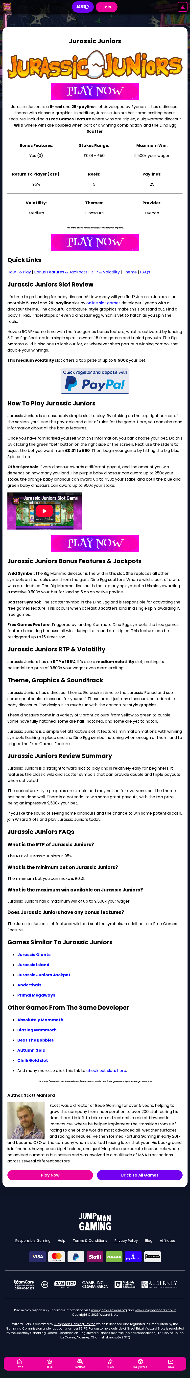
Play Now (50, 1175)
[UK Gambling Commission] (95, 1284)
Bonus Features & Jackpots (60, 272)
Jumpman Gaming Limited (74, 1324)
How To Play (19, 272)
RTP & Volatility (105, 272)
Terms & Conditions (90, 1240)
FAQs (145, 272)
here (121, 1070)
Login (83, 7)
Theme (130, 272)
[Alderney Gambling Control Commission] (159, 1284)
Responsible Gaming (32, 1240)
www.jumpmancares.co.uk (155, 1310)
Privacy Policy (126, 1240)
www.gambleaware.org (109, 1310)
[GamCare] (24, 1284)
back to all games (140, 1175)
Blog (148, 1240)
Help (61, 1240)
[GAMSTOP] (65, 1284)
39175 (83, 1328)
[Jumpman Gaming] (95, 1229)
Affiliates (167, 1240)
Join (106, 7)
